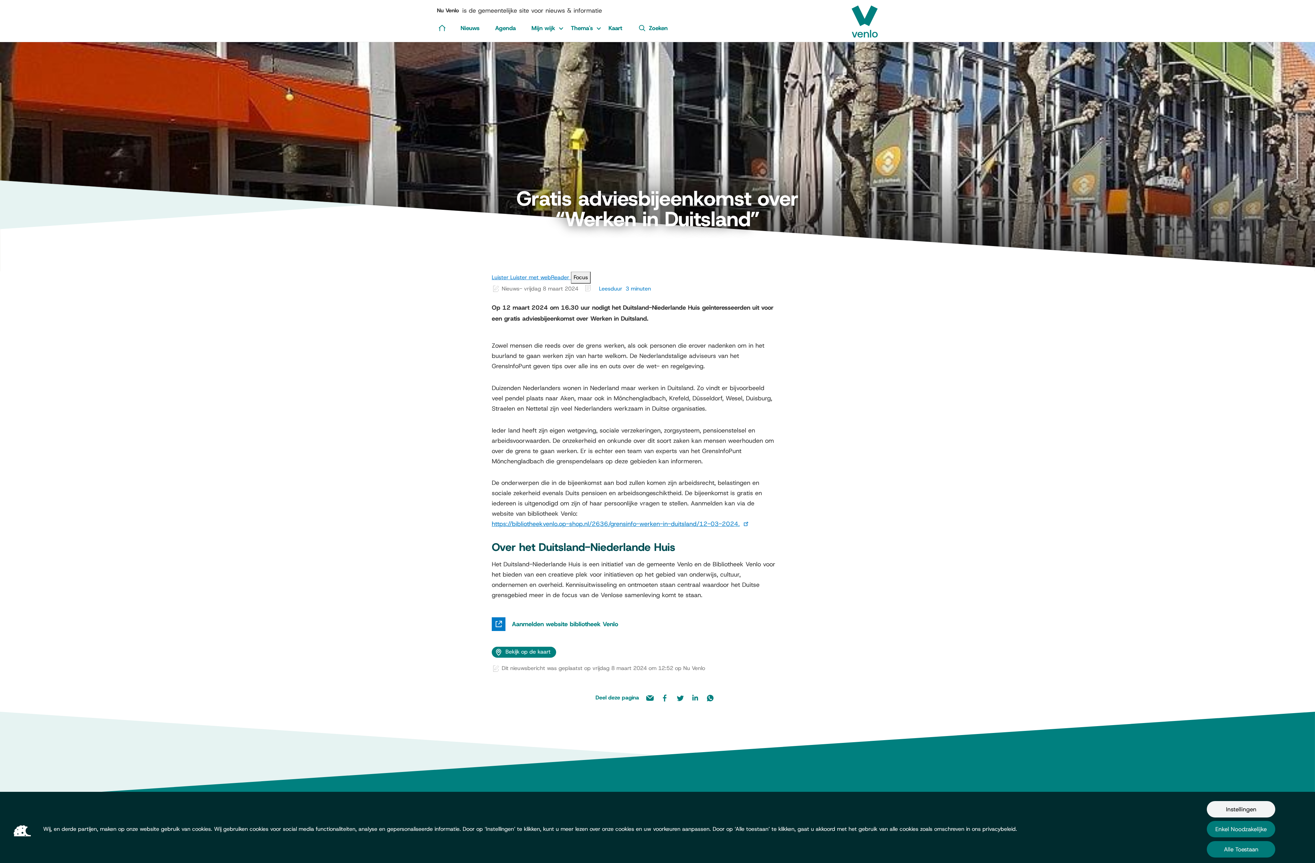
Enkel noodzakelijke (1241, 829)
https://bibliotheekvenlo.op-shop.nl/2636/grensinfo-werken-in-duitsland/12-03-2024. (616, 524)
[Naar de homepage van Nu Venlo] (864, 19)
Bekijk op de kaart (528, 651)
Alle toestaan (1241, 849)
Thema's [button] (582, 28)
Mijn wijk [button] (543, 28)
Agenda (505, 28)
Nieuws (470, 28)
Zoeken (658, 28)
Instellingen (1241, 809)
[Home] (442, 28)
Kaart (615, 28)
